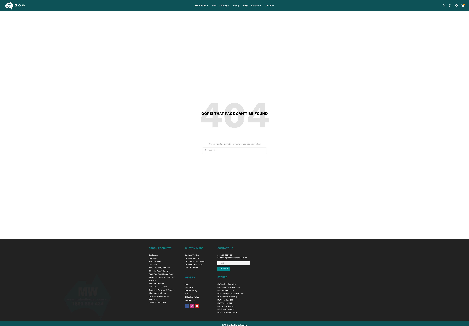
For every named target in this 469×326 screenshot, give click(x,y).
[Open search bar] (444, 5)
